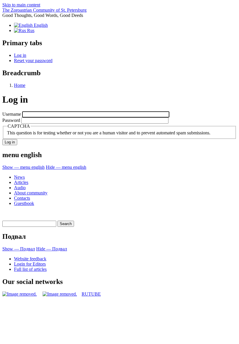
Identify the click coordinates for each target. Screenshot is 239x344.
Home (19, 85)
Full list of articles (30, 269)
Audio (20, 187)
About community (31, 192)
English (40, 25)
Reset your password (33, 60)
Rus (30, 30)
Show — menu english (23, 167)
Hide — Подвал (51, 248)
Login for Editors (30, 263)
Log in (20, 55)
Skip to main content (21, 4)
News (19, 177)
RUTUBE (91, 294)
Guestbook (24, 203)
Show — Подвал (18, 248)
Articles (21, 182)
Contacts (22, 198)
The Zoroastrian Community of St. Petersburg (44, 10)
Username (11, 114)
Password (11, 120)
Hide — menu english (66, 167)
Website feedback (30, 258)
